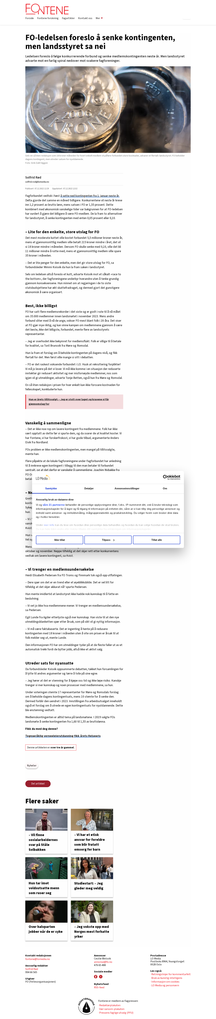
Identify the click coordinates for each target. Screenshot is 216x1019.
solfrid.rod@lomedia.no (37, 182)
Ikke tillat (59, 539)
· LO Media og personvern (164, 985)
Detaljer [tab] (89, 488)
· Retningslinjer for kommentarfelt (170, 974)
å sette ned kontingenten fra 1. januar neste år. (89, 196)
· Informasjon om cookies (164, 982)
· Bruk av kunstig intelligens (166, 978)
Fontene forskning (48, 18)
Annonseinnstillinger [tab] (127, 488)
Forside (29, 18)
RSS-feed (99, 987)
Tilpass (106, 539)
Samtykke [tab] (51, 488)
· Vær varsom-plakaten (111, 1009)
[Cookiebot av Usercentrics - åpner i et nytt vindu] (165, 477)
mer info (49, 525)
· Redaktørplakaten (109, 1005)
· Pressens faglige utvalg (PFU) (115, 1013)
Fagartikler (68, 18)
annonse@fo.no (103, 962)
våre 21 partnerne (54, 504)
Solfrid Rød (33, 177)
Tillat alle (156, 539)
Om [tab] (165, 488)
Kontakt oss (85, 18)
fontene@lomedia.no (37, 959)
